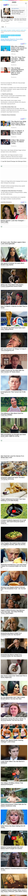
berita (2, 35)
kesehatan (7, 35)
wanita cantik (4, 36)
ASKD (14, 2)
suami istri (17, 35)
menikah (13, 35)
